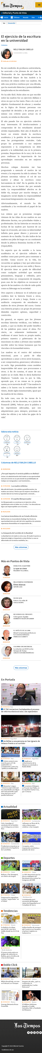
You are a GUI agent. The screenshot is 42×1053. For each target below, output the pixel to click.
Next (41, 17)
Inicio (6, 17)
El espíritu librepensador (21, 499)
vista (2, 683)
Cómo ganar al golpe (20, 617)
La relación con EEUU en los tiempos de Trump (23, 650)
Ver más (3, 810)
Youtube (37, 1032)
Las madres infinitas (19, 486)
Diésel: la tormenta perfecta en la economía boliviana (24, 634)
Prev (1, 17)
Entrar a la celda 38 (20, 600)
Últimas (17, 17)
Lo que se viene (20, 568)
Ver (4, 23)
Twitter (31, 1032)
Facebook (28, 1032)
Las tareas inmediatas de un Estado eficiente (19, 516)
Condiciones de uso (8, 1050)
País (33, 17)
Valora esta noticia (9, 431)
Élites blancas (19, 584)
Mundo (25, 17)
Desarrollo (11, 23)
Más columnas (21, 547)
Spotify (40, 1032)
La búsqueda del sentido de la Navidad (17, 533)
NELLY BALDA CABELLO (23, 49)
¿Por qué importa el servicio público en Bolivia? (20, 473)
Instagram (34, 1032)
